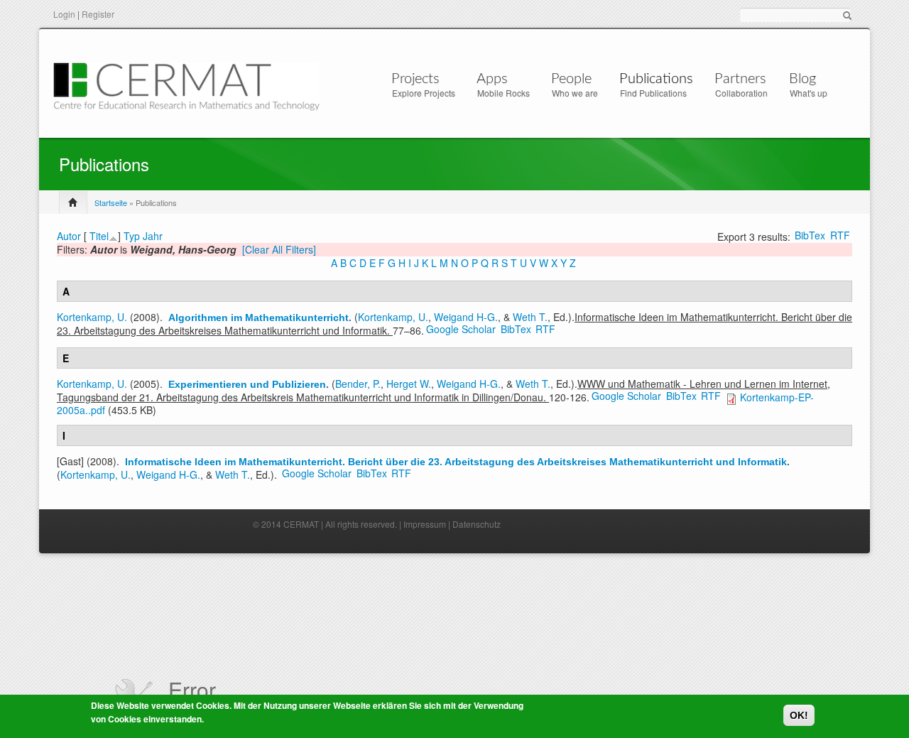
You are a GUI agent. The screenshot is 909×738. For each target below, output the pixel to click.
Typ (132, 236)
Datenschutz (476, 524)
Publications (656, 79)
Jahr (153, 236)
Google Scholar (461, 329)
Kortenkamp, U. (92, 317)
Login (64, 14)
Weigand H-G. (466, 317)
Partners (740, 79)
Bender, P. (358, 383)
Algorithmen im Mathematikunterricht (258, 317)
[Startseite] (186, 85)
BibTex (810, 235)
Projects (415, 79)
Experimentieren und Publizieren (247, 384)
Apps (492, 79)
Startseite (110, 202)
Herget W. (408, 383)
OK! (799, 715)
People (571, 79)
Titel (99, 236)
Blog (802, 79)
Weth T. (530, 317)
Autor (69, 236)
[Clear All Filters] (279, 249)
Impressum (424, 524)
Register (98, 14)
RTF (840, 235)
